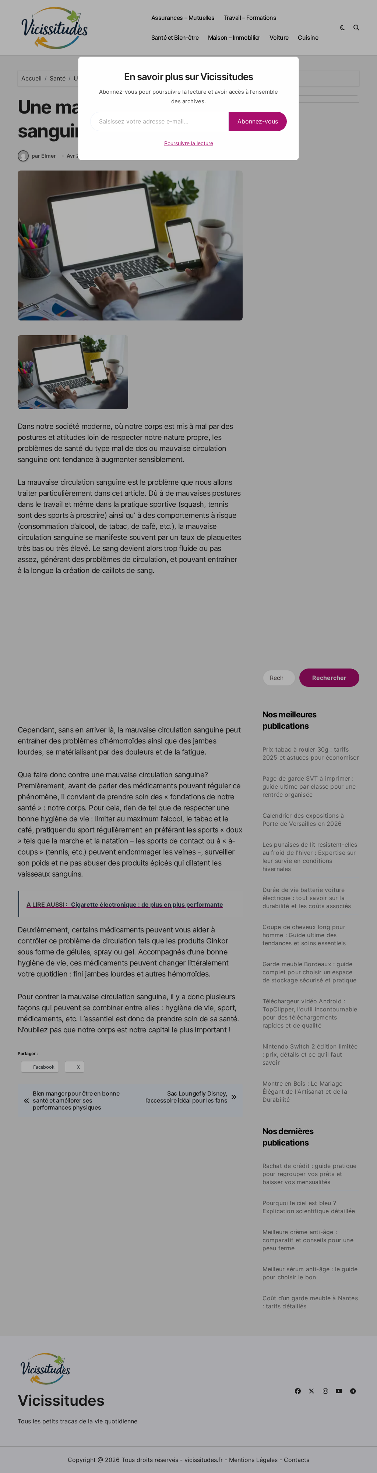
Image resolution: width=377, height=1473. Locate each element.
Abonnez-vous (257, 121)
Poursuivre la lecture (188, 143)
